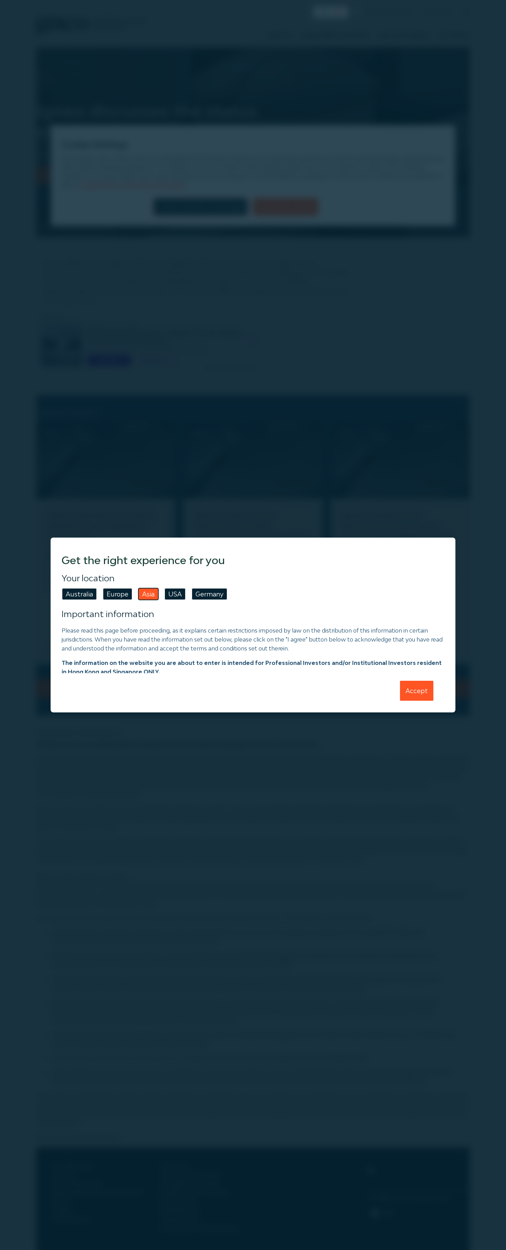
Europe (117, 594)
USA (175, 594)
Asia (148, 594)
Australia (79, 594)
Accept (416, 691)
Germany (209, 594)
